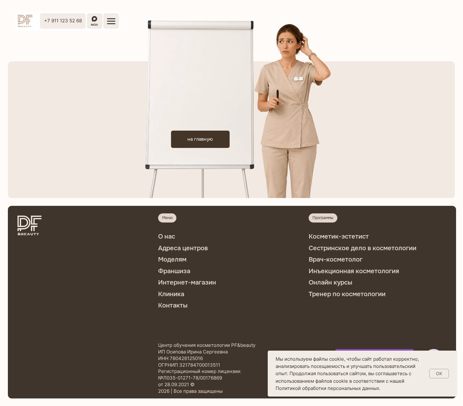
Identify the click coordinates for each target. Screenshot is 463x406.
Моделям (172, 259)
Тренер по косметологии (347, 294)
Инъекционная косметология (354, 271)
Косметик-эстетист (339, 236)
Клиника (171, 294)
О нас (166, 236)
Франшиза (174, 271)
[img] (24, 21)
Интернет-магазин (187, 282)
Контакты (172, 305)
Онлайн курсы (330, 282)
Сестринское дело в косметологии (362, 248)
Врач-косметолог (336, 259)
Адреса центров (183, 248)
